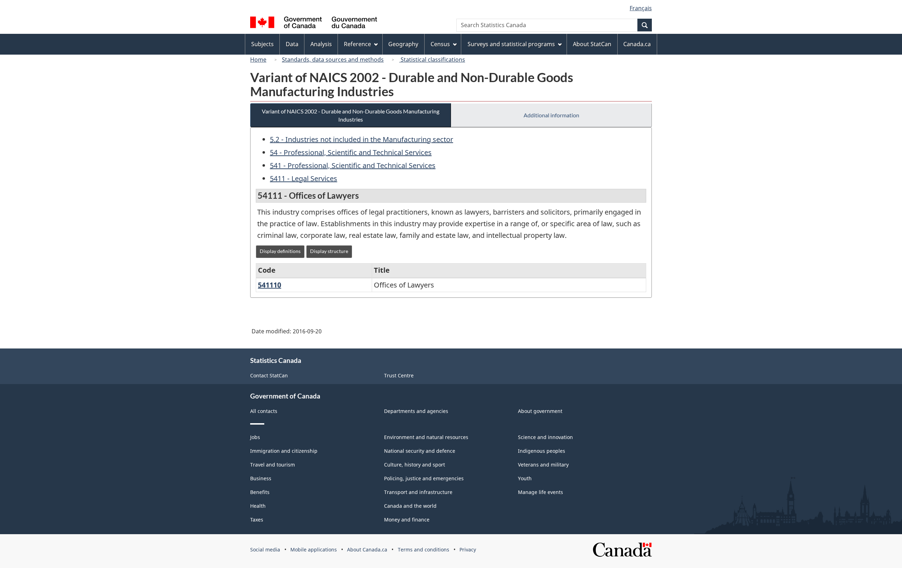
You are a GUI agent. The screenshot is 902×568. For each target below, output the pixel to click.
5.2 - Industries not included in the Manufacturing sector (361, 139)
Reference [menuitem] (357, 44)
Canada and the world (410, 505)
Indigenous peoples (541, 450)
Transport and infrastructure (418, 492)
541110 (269, 285)
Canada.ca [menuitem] (637, 44)
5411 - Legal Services (303, 178)
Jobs (255, 437)
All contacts (263, 411)
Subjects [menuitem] (262, 44)
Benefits (260, 492)
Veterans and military (543, 464)
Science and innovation (545, 437)
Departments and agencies (416, 411)
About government (540, 411)
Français (641, 8)
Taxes (256, 519)
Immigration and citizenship (283, 450)
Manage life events (540, 492)
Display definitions (280, 251)
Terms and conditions (423, 549)
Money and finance (407, 519)
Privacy (467, 549)
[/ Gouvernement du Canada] (313, 23)
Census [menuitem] (440, 44)
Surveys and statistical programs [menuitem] (511, 44)
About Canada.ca (367, 549)
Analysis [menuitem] (321, 44)
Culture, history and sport (414, 464)
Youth (525, 478)
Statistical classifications (432, 59)
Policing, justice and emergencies (424, 478)
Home (258, 59)
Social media (265, 549)
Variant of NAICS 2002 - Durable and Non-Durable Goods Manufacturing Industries (350, 115)
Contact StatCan (269, 375)
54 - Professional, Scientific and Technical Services (351, 152)
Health (258, 505)
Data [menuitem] (292, 44)
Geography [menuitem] (403, 44)
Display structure (329, 251)
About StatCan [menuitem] (592, 44)
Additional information (551, 115)
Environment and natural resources (426, 437)
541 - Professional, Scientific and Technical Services (352, 165)
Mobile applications (313, 549)
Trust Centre (399, 375)
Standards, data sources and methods (333, 59)
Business (260, 478)
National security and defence (419, 450)
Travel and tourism (272, 464)
